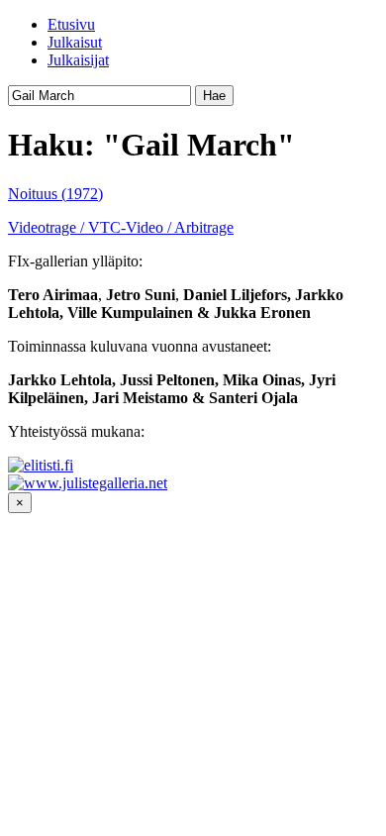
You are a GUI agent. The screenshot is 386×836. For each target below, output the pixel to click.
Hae (214, 95)
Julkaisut (75, 42)
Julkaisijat (78, 60)
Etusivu (71, 24)
